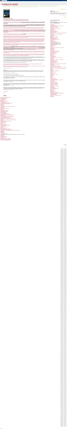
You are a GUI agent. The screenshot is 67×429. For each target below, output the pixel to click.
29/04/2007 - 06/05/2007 (63, 221)
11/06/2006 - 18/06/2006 (63, 195)
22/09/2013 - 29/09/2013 (63, 404)
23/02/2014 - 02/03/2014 (63, 417)
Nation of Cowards (3, 99)
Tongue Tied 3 (2, 132)
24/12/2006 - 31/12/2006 (63, 211)
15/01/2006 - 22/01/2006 (63, 182)
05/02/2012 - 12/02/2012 (63, 357)
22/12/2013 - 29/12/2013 (63, 412)
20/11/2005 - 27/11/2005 (63, 177)
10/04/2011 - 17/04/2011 (63, 331)
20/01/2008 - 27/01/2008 (63, 237)
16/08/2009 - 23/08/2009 (63, 284)
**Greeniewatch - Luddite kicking (54, 70)
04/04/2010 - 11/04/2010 (63, 305)
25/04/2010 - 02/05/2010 (63, 307)
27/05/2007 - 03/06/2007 (63, 223)
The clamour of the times (53, 42)
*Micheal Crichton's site (53, 44)
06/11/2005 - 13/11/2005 (63, 176)
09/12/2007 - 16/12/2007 (63, 233)
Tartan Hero (2, 127)
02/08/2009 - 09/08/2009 (63, 283)
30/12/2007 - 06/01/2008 (63, 235)
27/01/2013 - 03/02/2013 (63, 389)
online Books (2, 105)
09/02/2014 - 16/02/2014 (63, 416)
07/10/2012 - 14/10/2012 (63, 379)
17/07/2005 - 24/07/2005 (63, 169)
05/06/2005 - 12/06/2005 (63, 167)
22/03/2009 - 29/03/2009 (63, 271)
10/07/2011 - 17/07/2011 (63, 339)
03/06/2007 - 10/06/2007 (63, 224)
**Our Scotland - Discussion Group (5, 108)
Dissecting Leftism (52, 52)
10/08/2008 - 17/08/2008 (63, 252)
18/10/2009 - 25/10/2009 (63, 290)
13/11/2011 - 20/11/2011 (63, 350)
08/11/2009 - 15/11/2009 (63, 292)
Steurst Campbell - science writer (54, 39)
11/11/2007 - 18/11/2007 (63, 231)
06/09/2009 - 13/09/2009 (63, 286)
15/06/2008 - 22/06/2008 (63, 247)
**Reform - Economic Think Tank (4, 117)
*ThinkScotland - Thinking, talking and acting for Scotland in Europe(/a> (10, 130)
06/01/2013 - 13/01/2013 (63, 387)
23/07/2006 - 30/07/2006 (63, 198)
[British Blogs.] (1, 428)
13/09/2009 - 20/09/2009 (63, 287)
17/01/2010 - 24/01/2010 (63, 298)
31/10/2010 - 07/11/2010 (63, 317)
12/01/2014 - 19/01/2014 (63, 413)
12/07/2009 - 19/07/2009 (63, 281)
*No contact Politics (3, 102)
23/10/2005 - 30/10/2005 (63, 175)
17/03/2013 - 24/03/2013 (63, 393)
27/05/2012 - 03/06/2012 (63, 367)
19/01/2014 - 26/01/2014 (63, 414)
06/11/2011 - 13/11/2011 (63, 349)
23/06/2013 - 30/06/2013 (63, 396)
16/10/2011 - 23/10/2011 (63, 347)
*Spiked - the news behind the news (5, 125)
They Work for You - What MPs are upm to (6, 129)
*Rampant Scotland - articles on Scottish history (6, 116)
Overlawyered (2, 107)
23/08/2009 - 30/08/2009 (63, 285)
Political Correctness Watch (4, 111)
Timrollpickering (2, 131)
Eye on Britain (52, 58)
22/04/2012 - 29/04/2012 (63, 364)
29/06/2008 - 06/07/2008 (63, 248)
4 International (52, 24)
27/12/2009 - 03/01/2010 (63, 296)
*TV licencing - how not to (3, 133)
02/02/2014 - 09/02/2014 (63, 415)
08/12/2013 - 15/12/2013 (63, 411)
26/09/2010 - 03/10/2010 (63, 314)
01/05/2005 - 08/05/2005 (63, 164)
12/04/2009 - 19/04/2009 (63, 273)
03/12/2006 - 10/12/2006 (63, 209)
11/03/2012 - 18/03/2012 (63, 360)
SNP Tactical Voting (3, 122)
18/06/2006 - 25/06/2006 (63, 196)
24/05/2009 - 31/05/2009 (63, 277)
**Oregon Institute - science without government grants (7, 106)
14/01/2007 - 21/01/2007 (63, 212)
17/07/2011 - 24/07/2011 (63, 340)
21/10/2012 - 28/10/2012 (63, 380)
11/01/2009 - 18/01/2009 (63, 265)
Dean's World (52, 49)
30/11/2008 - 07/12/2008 (63, 261)
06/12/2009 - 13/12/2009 (63, 294)
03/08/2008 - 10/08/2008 (63, 251)
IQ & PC (51, 77)
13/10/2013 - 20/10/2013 (63, 406)
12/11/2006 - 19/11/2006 (63, 207)
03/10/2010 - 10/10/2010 (63, 315)
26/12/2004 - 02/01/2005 (63, 153)
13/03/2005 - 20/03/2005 (63, 160)
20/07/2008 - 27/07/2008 (63, 250)
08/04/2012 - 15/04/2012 (63, 363)
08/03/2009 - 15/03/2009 (63, 270)
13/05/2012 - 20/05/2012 (63, 366)
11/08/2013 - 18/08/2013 (63, 400)
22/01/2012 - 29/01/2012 (63, 356)
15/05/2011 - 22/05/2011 (63, 334)
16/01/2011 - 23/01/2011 (63, 324)
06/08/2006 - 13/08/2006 (63, 199)
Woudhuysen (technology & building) (5, 139)
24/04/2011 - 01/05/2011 (63, 332)
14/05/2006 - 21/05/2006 (63, 193)
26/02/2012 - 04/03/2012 (63, 359)
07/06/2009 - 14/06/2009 (63, 278)
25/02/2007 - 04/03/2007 (63, 216)
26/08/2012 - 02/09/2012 (63, 375)
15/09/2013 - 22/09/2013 (63, 403)
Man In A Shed (52, 90)
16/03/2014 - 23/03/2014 (63, 419)
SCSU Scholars (14, 119)
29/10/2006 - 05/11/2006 (63, 206)
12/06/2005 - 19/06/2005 (63, 168)
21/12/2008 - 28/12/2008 (63, 263)
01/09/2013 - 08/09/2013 (63, 402)
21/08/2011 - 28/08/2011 (63, 343)
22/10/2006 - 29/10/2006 (63, 205)
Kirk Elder (51, 85)
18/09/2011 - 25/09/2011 (63, 345)
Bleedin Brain (52, 35)
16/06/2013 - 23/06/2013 (63, 395)
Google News (64, 144)
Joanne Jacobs (52, 80)
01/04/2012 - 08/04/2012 (63, 362)
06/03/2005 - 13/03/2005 (63, 159)
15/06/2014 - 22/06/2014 (63, 425)
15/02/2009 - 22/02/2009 (63, 268)
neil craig (8, 81)
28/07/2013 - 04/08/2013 (63, 399)
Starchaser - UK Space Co (4, 126)
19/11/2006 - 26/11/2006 (63, 208)
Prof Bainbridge (12, 114)
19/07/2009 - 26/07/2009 (63, 282)
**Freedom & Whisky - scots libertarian (55, 66)
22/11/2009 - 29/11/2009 (63, 293)
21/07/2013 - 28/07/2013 (63, 398)
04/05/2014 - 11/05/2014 (63, 421)
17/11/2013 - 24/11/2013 (63, 409)
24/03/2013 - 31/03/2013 (63, 394)
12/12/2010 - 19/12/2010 (63, 321)
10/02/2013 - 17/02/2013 (63, 390)
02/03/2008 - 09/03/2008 (63, 241)
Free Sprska (52, 65)
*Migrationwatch (52, 96)
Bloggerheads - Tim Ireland (54, 36)
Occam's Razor (2, 104)
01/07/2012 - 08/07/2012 (63, 370)
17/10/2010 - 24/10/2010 (63, 316)
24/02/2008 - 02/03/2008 (63, 240)
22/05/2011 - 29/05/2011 (63, 335)
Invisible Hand (52, 76)
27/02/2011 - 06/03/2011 (63, 327)
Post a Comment (5, 91)
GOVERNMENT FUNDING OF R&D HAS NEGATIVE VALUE (16, 19)
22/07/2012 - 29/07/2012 (63, 372)
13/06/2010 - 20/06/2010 (63, 311)
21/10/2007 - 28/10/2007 (63, 229)
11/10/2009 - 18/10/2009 (63, 289)
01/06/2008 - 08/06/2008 (63, 246)
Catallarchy (51, 40)
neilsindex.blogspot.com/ (53, 21)
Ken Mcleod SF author (53, 93)
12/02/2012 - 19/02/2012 (63, 358)
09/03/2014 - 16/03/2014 (63, 418)
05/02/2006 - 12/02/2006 (63, 184)
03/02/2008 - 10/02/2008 (63, 238)
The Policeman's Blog (3, 113)
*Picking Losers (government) (4, 110)
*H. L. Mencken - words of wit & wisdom (55, 95)
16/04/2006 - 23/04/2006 (63, 190)
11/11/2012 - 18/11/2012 (63, 382)
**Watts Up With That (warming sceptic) (5, 138)
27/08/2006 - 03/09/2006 (63, 200)
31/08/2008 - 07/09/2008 (63, 254)
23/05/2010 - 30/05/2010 (63, 309)
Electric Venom (52, 55)
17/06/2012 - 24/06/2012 (63, 369)
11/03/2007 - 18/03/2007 (63, 217)
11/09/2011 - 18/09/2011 (63, 344)
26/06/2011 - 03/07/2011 (63, 338)
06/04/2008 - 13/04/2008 (63, 244)
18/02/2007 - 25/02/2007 (63, 215)
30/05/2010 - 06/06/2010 (63, 310)
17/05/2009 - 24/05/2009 (63, 276)
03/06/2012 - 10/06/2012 (63, 368)
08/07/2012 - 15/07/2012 (63, 371)
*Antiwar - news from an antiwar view (55, 28)
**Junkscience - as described (54, 83)
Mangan (51, 89)
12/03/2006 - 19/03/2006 (63, 187)
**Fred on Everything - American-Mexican (56, 63)
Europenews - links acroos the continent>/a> (56, 57)
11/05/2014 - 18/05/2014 (63, 422)
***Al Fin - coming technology (54, 27)
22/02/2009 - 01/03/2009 (63, 269)
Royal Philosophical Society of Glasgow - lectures (7, 118)
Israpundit (51, 75)
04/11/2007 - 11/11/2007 (63, 230)
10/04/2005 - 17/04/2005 (63, 162)
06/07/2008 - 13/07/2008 (63, 249)
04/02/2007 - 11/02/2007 (63, 214)
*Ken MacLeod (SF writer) (53, 84)
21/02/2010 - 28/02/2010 (63, 301)
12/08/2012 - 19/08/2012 (63, 374)
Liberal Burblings (52, 87)
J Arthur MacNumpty (53, 78)
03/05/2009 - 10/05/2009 (63, 275)
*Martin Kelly (52, 91)
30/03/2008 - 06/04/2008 (63, 243)
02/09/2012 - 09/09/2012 (63, 376)
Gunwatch (51, 71)
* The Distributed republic (53, 53)
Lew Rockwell (52, 86)
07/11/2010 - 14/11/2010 (63, 318)
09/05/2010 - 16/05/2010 (63, 308)
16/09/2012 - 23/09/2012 (63, 377)
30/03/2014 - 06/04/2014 (63, 420)
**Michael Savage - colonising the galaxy (6, 119)
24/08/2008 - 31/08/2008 (63, 253)
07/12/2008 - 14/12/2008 (63, 262)
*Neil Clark (1, 100)
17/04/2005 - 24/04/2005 (63, 163)
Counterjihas (52, 46)
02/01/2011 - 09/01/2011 (63, 323)
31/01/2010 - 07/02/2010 (63, 299)
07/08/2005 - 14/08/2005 (63, 171)
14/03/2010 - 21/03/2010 (63, 303)
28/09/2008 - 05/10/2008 (63, 256)
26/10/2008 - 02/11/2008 (63, 259)
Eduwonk (51, 54)
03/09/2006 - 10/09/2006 (63, 201)
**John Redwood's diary (53, 81)
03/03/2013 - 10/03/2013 (63, 392)
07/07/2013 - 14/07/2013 (63, 397)
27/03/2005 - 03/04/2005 (63, 161)
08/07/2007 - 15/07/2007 (63, 227)
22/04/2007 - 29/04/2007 (63, 220)
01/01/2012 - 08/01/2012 (63, 354)
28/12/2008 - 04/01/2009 (63, 264)
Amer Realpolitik (52, 29)
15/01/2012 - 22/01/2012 (63, 355)
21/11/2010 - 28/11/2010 (63, 319)
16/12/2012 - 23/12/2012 (63, 385)
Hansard (51, 72)
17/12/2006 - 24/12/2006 (63, 210)
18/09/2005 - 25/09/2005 (63, 174)
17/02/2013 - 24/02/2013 (63, 391)
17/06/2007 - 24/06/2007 (63, 225)
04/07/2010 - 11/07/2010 (63, 313)
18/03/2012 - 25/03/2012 (63, 361)
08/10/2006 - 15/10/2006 (63, 204)
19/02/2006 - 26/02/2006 (63, 185)
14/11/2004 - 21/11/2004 (63, 149)
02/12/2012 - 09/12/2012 (63, 384)
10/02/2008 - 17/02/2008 (63, 239)
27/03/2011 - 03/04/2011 (63, 330)
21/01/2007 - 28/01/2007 (63, 213)
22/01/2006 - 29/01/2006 (63, 183)
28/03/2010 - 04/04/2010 (63, 304)
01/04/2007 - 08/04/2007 (63, 219)
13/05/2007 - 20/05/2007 (63, 222)
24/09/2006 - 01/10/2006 (63, 203)
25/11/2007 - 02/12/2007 (63, 232)
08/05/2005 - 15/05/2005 (63, 165)
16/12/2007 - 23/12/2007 (63, 234)
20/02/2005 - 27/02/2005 (63, 158)
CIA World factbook (53, 41)
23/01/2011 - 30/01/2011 (63, 325)
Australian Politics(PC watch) (54, 31)
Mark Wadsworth (9, 72)
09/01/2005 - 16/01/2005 (63, 154)
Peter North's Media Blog (3, 112)
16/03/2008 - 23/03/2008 (63, 242)
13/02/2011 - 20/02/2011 (63, 326)
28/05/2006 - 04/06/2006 (63, 194)
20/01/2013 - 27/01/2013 (63, 388)
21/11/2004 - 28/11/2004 (63, 150)
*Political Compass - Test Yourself (5, 114)
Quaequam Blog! (2, 115)
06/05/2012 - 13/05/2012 (63, 365)
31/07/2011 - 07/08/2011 (63, 341)
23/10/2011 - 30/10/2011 (63, 348)
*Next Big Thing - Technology (4, 101)
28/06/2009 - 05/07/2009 (63, 280)
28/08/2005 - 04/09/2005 (63, 173)
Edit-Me (65, 145)
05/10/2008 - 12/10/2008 (63, 257)
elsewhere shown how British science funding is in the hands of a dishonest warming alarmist (16, 55)
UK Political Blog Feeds (3, 136)
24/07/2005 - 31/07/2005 (63, 170)
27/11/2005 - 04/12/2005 (63, 178)
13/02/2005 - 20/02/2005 (63, 157)
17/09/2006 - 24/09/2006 (63, 202)
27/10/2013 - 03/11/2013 (63, 407)
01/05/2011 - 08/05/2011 (63, 333)
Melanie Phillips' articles (53, 94)
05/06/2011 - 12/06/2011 (63, 336)
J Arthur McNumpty (3, 98)
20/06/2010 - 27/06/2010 (63, 312)
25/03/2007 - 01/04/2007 (63, 218)
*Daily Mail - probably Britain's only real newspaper (57, 47)
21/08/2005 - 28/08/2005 (63, 172)
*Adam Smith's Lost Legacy (54, 26)
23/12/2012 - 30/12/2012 (63, 386)
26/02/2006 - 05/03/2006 (63, 186)
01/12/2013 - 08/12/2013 (63, 410)
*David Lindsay (52, 48)
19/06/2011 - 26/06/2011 (63, 337)
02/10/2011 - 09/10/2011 (63, 346)
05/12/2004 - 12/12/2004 (63, 151)
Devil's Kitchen (52, 50)
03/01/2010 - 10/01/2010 (63, 297)
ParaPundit (1, 109)
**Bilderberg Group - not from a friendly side (56, 34)
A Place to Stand (10, 4)
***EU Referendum (52, 56)
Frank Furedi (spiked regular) (54, 62)
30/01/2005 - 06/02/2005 (63, 156)
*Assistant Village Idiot (53, 30)
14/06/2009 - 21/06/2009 (63, 279)
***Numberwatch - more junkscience (5, 103)
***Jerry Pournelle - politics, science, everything (56, 79)
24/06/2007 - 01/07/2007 (63, 226)
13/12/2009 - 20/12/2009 (63, 295)
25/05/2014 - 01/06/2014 (63, 423)
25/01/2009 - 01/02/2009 (63, 266)
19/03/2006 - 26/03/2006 (63, 188)
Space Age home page (3, 124)
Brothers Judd (56, 37)
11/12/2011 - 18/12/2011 (63, 352)
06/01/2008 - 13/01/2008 (63, 236)
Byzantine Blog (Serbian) (53, 38)
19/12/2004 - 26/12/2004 (63, 152)
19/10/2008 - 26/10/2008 (63, 258)
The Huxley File (52, 73)
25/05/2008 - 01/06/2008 (63, 245)
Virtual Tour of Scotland (3, 137)
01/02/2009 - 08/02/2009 (63, 267)
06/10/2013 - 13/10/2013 (63, 405)
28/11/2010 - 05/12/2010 (63, 320)
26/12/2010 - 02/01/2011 (63, 322)
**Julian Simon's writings (53, 82)
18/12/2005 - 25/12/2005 (63, 180)
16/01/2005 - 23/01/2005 (63, 155)
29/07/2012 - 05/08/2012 (63, 373)
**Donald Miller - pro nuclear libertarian (5, 97)
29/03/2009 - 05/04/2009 (63, 272)
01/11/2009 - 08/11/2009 (63, 291)
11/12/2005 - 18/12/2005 (63, 179)
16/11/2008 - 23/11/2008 (63, 260)
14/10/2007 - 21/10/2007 (63, 228)
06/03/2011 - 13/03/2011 (63, 328)
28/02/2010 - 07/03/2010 (63, 302)
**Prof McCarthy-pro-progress (54, 92)
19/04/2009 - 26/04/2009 (63, 274)
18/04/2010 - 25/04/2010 (63, 306)
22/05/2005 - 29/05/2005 (63, 166)
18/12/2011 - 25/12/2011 (63, 353)
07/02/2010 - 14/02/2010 (63, 300)
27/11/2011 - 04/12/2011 (63, 351)
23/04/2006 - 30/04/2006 (63, 191)
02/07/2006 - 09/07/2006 (63, 197)
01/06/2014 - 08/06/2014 (63, 424)
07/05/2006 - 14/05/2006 (63, 192)
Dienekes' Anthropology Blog (54, 51)
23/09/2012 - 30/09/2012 (63, 378)
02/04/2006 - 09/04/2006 (63, 189)
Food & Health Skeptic (53, 61)
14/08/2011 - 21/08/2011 (63, 342)
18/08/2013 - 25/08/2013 (63, 401)
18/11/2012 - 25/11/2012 (63, 383)
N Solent (1, 123)
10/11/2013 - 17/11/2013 (63, 408)
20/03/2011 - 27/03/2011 (63, 329)
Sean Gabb (2, 120)
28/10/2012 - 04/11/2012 (63, 381)
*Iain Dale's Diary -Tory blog (54, 74)
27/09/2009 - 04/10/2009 (63, 288)
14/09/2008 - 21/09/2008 (63, 255)
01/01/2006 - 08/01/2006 (63, 181)
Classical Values (52, 45)
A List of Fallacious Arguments (54, 88)
